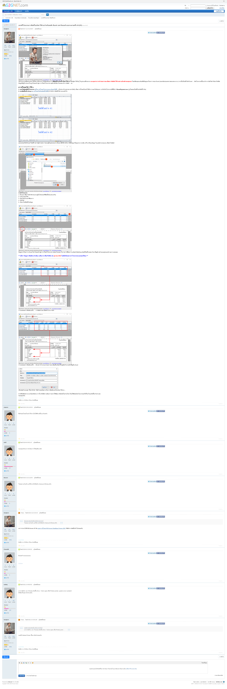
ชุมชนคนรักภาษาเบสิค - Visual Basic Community (3, 18)
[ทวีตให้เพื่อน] (152, 33)
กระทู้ (42, 14)
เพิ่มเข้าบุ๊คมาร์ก (17, 1)
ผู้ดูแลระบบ (6, 50)
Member (6, 605)
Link (26, 663)
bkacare (6, 477)
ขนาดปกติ (224, 1)
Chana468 (6, 549)
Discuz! (10, 682)
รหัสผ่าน (187, 8)
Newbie (6, 427)
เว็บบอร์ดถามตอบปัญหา (33, 18)
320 (5, 45)
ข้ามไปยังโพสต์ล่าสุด (32, 675)
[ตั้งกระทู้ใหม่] (5, 20)
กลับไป (222, 21)
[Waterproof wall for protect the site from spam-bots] (224, 682)
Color (22, 663)
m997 (5, 442)
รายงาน (220, 403)
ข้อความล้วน (196, 682)
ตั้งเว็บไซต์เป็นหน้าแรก (8, 1)
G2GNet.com (219, 682)
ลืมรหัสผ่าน (222, 5)
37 (13, 458)
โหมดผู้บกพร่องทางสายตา (222, 1)
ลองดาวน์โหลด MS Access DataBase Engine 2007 (52, 528)
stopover (6, 407)
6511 (13, 45)
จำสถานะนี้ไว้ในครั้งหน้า (212, 5)
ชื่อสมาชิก (186, 6)
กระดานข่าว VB (8, 11)
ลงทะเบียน (222, 8)
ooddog (5, 584)
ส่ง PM (7, 58)
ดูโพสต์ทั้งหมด (38, 28)
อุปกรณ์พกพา (203, 682)
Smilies (33, 663)
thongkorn (6, 28)
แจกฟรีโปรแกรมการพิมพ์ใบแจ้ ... (48, 18)
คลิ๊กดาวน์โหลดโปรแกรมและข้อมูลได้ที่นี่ (46, 89)
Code (30, 663)
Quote (28, 663)
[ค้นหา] (48, 15)
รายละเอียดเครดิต (219, 675)
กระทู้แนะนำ (18, 11)
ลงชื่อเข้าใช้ (128, 668)
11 (9, 458)
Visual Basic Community (20, 18)
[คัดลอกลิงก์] (85, 25)
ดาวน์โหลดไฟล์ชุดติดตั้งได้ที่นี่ (40, 91)
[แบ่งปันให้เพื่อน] (161, 33)
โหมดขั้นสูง (204, 662)
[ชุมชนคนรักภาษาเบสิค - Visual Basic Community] (15, 6)
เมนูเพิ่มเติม (218, 11)
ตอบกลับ (23, 403)
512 (9, 45)
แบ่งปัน (27, 11)
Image (24, 663)
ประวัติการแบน (211, 682)
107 (14, 600)
